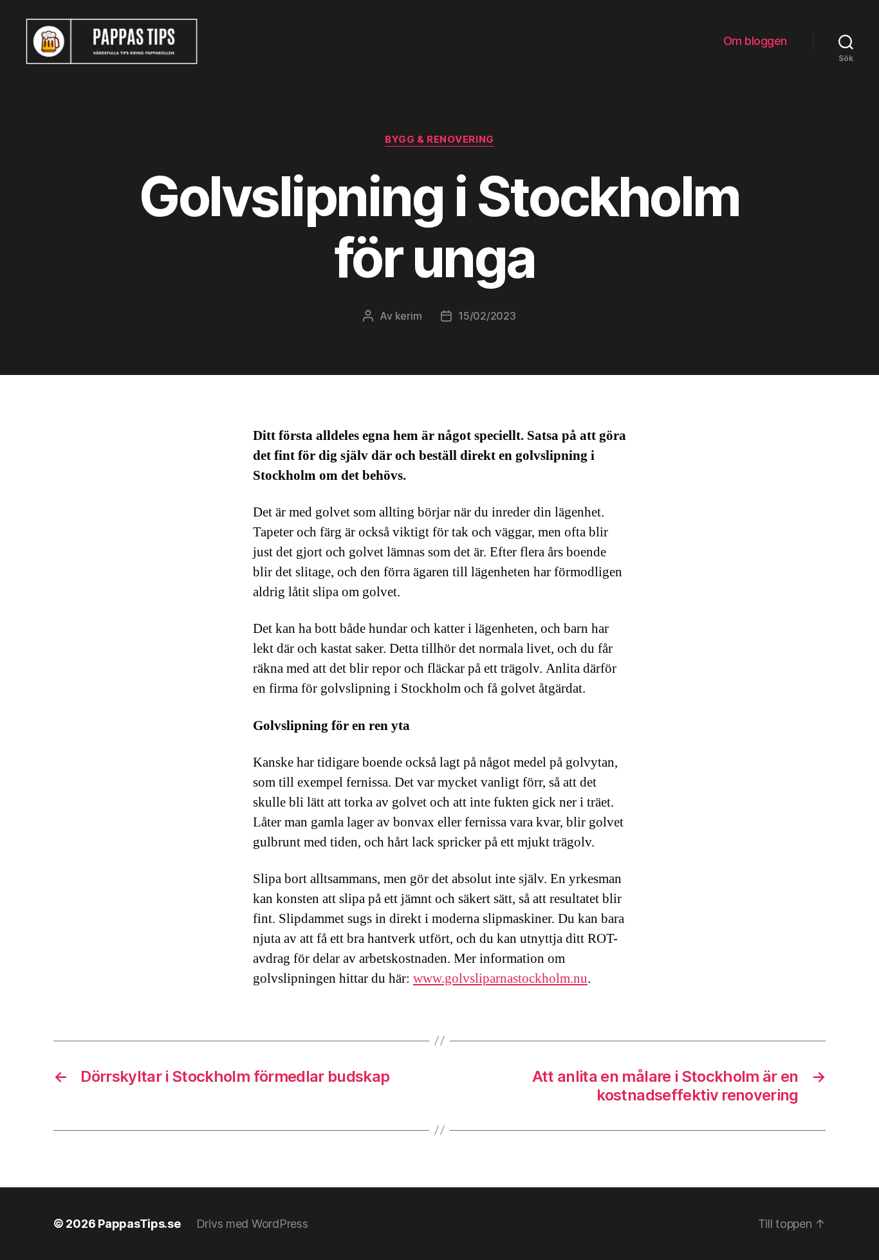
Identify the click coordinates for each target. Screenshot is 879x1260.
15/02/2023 (486, 315)
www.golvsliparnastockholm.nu (500, 978)
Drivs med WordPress (252, 1223)
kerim (408, 315)
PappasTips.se (139, 1223)
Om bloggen (755, 41)
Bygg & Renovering (439, 139)
